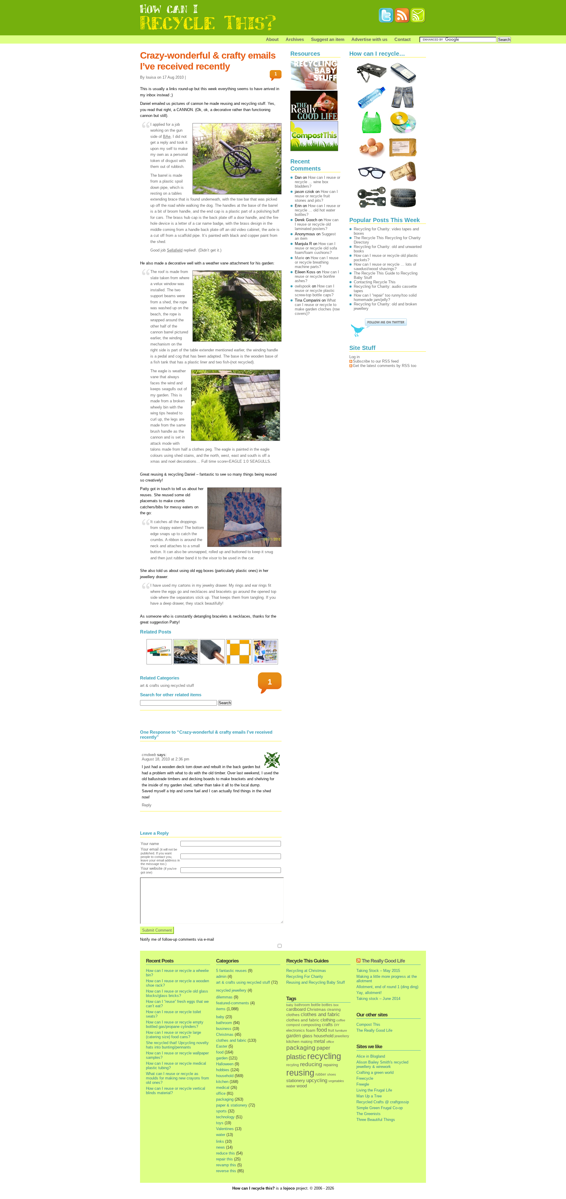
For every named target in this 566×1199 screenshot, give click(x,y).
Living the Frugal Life (374, 1090)
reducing (311, 1064)
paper (323, 1048)
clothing (327, 1020)
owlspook (303, 286)
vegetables (336, 1081)
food (219, 1052)
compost (293, 1025)
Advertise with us (369, 39)
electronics (295, 1030)
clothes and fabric (231, 1040)
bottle (315, 1005)
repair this (224, 1159)
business (223, 1028)
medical (222, 1087)
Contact (402, 39)
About (272, 39)
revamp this (226, 1165)
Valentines (225, 1129)
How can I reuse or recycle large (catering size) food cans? (173, 1034)
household (224, 1076)
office (221, 1093)
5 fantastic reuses (231, 970)
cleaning (334, 1009)
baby (220, 1017)
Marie (299, 258)
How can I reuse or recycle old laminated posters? (316, 224)
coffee (340, 1020)
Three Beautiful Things (375, 1119)
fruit (331, 1030)
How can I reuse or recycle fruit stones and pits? (316, 196)
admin (221, 976)
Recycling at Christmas (306, 970)
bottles (327, 1005)
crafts (327, 1024)
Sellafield (174, 250)
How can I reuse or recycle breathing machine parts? (316, 262)
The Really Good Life (383, 961)
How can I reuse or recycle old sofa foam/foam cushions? (316, 248)
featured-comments (232, 1003)
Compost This (368, 1024)
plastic (296, 1057)
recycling (324, 1056)
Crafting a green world (375, 1072)
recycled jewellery (231, 990)
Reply (147, 805)
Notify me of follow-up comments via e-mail (177, 939)
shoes (331, 1074)
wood (302, 1086)
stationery (295, 1080)
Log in (354, 357)
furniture (341, 1030)
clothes (293, 1015)
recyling (292, 1065)
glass (307, 1035)
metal (319, 1041)
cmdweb (149, 755)
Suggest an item (327, 39)
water (220, 1134)
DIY (336, 1025)
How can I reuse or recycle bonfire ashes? (317, 276)
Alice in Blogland (370, 1056)
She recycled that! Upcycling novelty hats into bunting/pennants (177, 1045)
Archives (295, 39)
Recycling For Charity (304, 976)
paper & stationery (231, 1105)
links (220, 1141)
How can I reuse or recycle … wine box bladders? (317, 181)
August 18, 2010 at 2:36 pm (165, 759)
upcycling (316, 1080)
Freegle (362, 1084)
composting (311, 1025)
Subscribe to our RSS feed (376, 361)
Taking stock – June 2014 (378, 998)
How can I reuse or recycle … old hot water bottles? (317, 210)
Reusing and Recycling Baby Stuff (315, 982)
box (336, 1005)
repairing (330, 1065)
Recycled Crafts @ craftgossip (382, 1102)
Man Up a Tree (369, 1096)
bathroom (224, 1023)
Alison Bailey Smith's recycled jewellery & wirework (382, 1064)
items (221, 1009)
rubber (320, 1074)
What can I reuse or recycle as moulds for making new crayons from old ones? (177, 1078)
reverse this (226, 1171)
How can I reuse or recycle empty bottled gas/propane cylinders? (174, 1024)
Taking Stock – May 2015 (378, 970)
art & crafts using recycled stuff (167, 685)
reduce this (225, 1153)
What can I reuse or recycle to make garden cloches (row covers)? (317, 307)
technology (225, 1117)
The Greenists (368, 1114)
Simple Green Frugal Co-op (379, 1108)
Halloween (224, 1064)
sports (221, 1111)
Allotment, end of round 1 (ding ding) (387, 987)
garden (222, 1058)
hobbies (222, 1070)
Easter (221, 1046)
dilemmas (224, 997)
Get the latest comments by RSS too (384, 365)
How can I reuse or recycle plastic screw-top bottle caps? (315, 290)
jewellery (342, 1036)
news (220, 1147)
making (306, 1041)
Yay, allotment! (369, 992)
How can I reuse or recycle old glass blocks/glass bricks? (177, 993)
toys (219, 1123)
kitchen (222, 1081)
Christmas (224, 1034)
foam (310, 1030)
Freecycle (364, 1078)
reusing (300, 1072)
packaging (224, 1099)
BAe (166, 136)
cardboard (296, 1009)
